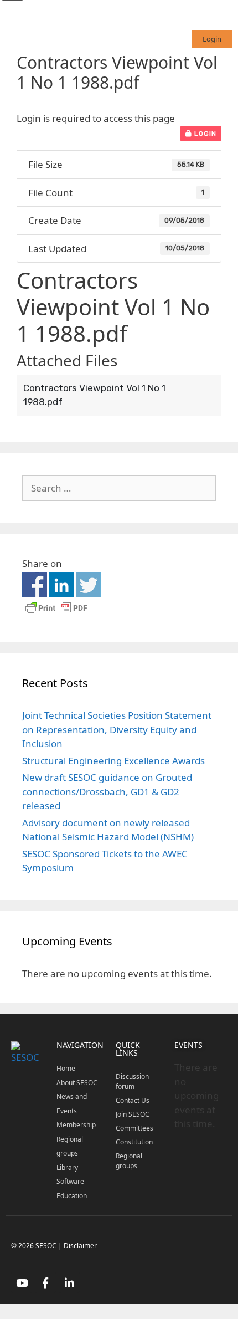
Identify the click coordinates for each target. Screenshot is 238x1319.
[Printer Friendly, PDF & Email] (56, 612)
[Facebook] (45, 1282)
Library (67, 1167)
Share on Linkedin (61, 584)
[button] (212, 39)
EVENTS (188, 1045)
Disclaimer (80, 1245)
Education (71, 1195)
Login (204, 133)
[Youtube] (21, 1282)
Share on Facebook (34, 584)
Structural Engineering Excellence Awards (113, 760)
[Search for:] (119, 488)
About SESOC (76, 1082)
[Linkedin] (69, 1282)
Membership (76, 1124)
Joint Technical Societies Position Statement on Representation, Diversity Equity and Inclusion (116, 729)
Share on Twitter (88, 584)
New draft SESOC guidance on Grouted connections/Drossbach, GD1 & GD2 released (107, 791)
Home (65, 1068)
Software (70, 1181)
